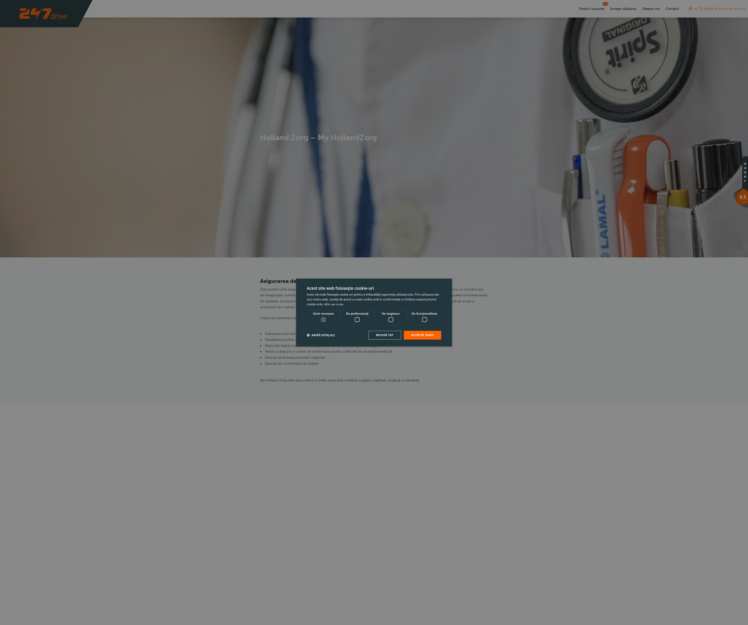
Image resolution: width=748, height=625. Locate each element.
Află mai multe (333, 304)
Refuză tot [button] (384, 335)
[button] (321, 335)
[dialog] (374, 312)
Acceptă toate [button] (422, 335)
